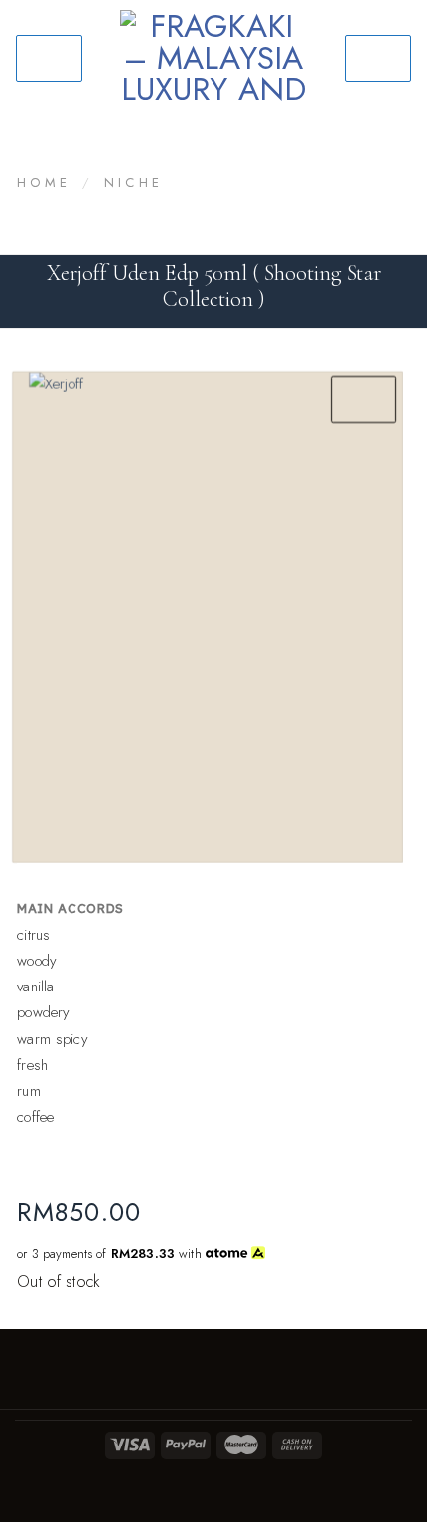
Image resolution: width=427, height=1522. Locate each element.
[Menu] (49, 58)
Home (44, 182)
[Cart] (378, 58)
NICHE (133, 182)
